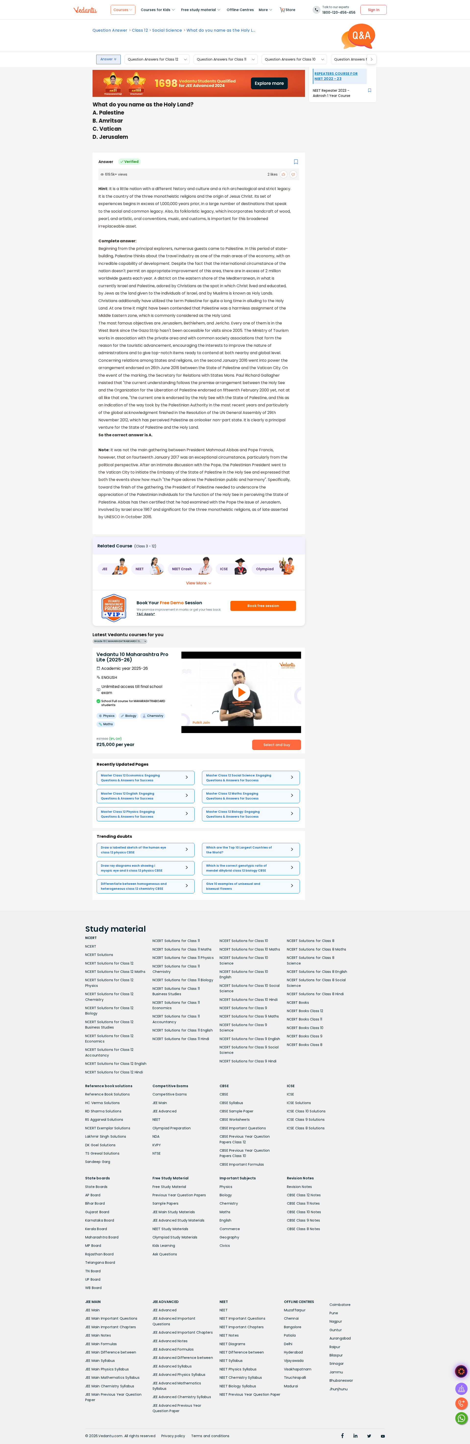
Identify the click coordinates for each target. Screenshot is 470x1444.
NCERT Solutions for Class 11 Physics (183, 957)
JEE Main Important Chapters (110, 1327)
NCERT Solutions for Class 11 (176, 940)
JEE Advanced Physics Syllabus (179, 1374)
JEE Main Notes (98, 1335)
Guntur (335, 1330)
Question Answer (110, 30)
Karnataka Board (99, 1220)
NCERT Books (298, 1002)
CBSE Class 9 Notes (303, 1220)
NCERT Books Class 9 (305, 1036)
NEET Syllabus (231, 1360)
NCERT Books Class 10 (305, 1027)
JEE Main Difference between (110, 1352)
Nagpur (335, 1321)
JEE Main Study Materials (174, 1212)
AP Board (93, 1195)
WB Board (93, 1287)
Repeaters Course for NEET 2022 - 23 (336, 76)
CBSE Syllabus (231, 1102)
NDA (156, 1136)
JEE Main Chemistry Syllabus (109, 1386)
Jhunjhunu (338, 1389)
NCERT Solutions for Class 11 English (183, 1030)
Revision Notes (299, 1186)
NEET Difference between (242, 1352)
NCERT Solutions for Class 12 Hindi (114, 1072)
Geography (229, 1237)
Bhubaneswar (341, 1380)
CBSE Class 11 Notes (303, 1203)
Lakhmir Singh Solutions (105, 1136)
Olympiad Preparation (172, 1128)
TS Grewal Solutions (102, 1153)
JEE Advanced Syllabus (172, 1366)
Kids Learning (164, 1245)
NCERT (90, 946)
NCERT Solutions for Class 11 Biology (183, 980)
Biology (226, 1195)
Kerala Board (96, 1228)
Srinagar (336, 1363)
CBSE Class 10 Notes (304, 1212)
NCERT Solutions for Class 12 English (115, 1063)
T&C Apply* (146, 614)
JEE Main (160, 1102)
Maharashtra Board (101, 1237)
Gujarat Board (97, 1212)
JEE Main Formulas (101, 1343)
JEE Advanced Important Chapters (183, 1332)
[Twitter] (369, 1436)
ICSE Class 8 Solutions (306, 1128)
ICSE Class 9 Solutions (306, 1119)
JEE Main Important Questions (111, 1318)
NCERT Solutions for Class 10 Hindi (249, 999)
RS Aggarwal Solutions (104, 1119)
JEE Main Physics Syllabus (107, 1369)
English (225, 1220)
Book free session (263, 605)
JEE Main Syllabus (100, 1360)
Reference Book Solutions (107, 1094)
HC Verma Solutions (102, 1102)
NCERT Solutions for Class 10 (244, 940)
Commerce (230, 1228)
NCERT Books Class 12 (305, 1010)
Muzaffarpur (295, 1310)
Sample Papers (166, 1203)
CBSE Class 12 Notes (304, 1195)
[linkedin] (355, 1436)
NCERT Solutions (99, 954)
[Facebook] (342, 1436)
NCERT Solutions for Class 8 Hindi (315, 994)
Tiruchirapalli (295, 1377)
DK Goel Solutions (100, 1145)
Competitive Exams (170, 1094)
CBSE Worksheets (235, 1119)
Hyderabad (293, 1352)
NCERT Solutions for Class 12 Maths (115, 971)
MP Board (93, 1245)
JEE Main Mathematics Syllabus (112, 1377)
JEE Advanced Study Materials (179, 1220)
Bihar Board (95, 1203)
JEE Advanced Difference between (183, 1357)
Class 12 (140, 30)
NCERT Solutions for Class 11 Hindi (181, 1038)
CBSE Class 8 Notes (303, 1228)
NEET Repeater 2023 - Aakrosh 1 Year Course (331, 93)
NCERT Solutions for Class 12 (109, 963)
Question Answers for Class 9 (359, 59)
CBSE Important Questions (243, 1128)
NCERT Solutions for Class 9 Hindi (248, 1061)
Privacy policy (173, 1435)
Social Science (167, 30)
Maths (225, 1212)
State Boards (96, 1186)
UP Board (93, 1279)
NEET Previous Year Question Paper (250, 1394)
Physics (226, 1186)
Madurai (291, 1386)
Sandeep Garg (97, 1161)
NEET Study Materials (170, 1228)
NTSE (157, 1153)
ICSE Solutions (299, 1102)
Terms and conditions (210, 1435)
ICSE (290, 1094)
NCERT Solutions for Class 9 (243, 1008)
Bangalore (293, 1327)
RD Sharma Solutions (103, 1111)
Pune (333, 1313)
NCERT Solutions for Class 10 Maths (250, 949)
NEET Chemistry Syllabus (241, 1377)
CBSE (224, 1094)
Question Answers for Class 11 (221, 59)
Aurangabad (340, 1338)
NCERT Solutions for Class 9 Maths (249, 1016)
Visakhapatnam (298, 1369)
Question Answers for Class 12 (153, 59)
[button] (112, 569)
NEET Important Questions (242, 1318)
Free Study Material (169, 1186)
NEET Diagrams (233, 1343)
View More (196, 583)
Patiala (290, 1335)
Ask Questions (165, 1254)
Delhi (288, 1343)
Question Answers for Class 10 (290, 59)
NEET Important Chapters (242, 1327)
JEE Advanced (164, 1111)
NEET (157, 1119)
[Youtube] (383, 1436)
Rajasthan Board (99, 1254)
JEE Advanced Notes (170, 1341)
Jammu (336, 1372)
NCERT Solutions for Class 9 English (250, 1038)
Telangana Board (100, 1262)
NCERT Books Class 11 (304, 1019)
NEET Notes (229, 1335)
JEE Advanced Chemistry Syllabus (182, 1396)
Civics (225, 1245)
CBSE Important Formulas (242, 1164)
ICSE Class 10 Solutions (306, 1111)
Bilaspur (336, 1355)
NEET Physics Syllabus (238, 1369)
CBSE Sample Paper (236, 1111)
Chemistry (229, 1203)
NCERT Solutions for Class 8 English (317, 971)
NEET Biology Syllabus (238, 1386)
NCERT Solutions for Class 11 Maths (182, 949)
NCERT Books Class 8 (305, 1044)
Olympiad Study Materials (175, 1237)
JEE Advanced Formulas (173, 1349)
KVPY (157, 1145)
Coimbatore (340, 1304)
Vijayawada (294, 1360)
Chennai (291, 1318)
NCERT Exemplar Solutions (107, 1128)
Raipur (334, 1346)
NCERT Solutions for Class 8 (310, 940)
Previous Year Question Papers (179, 1195)
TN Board (93, 1271)
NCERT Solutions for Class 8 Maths (316, 949)
